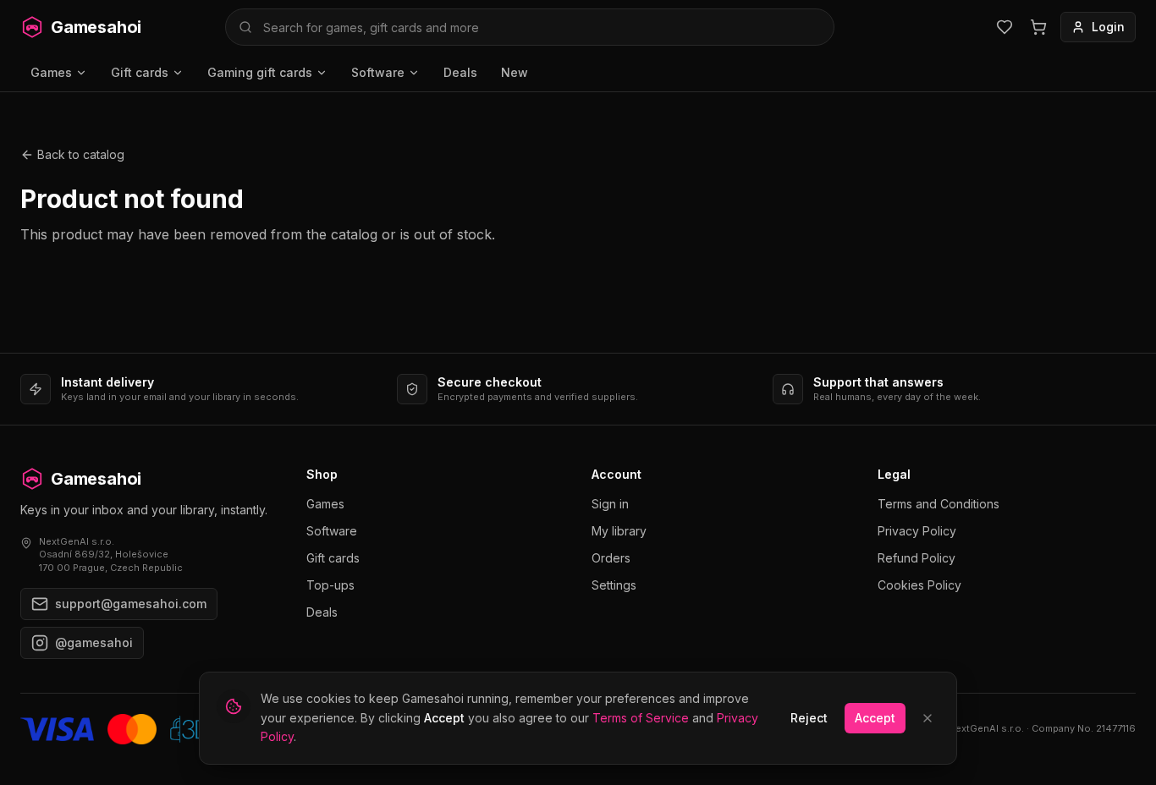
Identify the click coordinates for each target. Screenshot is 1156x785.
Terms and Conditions (938, 504)
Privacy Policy (917, 531)
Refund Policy (916, 558)
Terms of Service (640, 718)
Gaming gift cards (259, 72)
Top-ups (330, 585)
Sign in (610, 504)
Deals (460, 72)
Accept (875, 718)
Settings (614, 585)
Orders (611, 558)
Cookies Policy (919, 585)
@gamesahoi (94, 642)
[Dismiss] (927, 718)
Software (378, 72)
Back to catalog (80, 154)
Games (51, 72)
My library (619, 531)
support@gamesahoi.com (130, 603)
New (514, 72)
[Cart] (1038, 27)
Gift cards (139, 72)
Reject (809, 718)
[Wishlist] (1004, 27)
